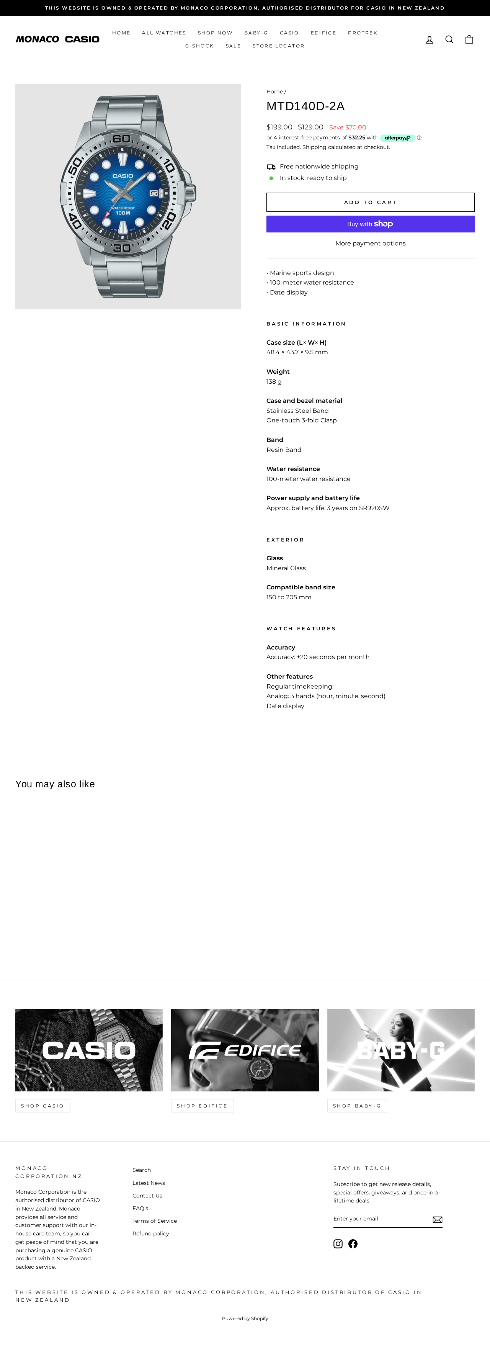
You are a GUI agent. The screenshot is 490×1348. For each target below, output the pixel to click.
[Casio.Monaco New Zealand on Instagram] (338, 1243)
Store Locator (279, 46)
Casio (289, 33)
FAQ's (140, 1208)
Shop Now (215, 33)
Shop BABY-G (357, 1106)
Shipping (314, 147)
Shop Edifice (202, 1106)
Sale (234, 46)
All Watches (164, 33)
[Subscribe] (438, 1219)
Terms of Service (154, 1221)
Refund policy (150, 1233)
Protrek (363, 33)
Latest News (148, 1183)
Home (121, 33)
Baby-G (256, 33)
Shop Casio (43, 1106)
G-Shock (199, 46)
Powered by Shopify (245, 1318)
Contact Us (147, 1196)
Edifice (324, 33)
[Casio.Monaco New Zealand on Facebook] (353, 1243)
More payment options (370, 243)
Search (141, 1170)
